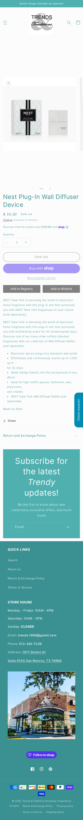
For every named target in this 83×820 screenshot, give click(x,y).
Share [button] (12, 421)
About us (14, 569)
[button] (5, 22)
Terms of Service (20, 587)
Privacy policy (65, 806)
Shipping (7, 220)
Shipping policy (55, 812)
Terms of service (32, 812)
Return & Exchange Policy (26, 578)
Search (13, 560)
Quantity (8, 234)
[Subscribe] (67, 527)
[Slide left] (33, 188)
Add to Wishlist (61, 289)
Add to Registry (21, 289)
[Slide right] (50, 188)
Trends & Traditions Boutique (39, 801)
